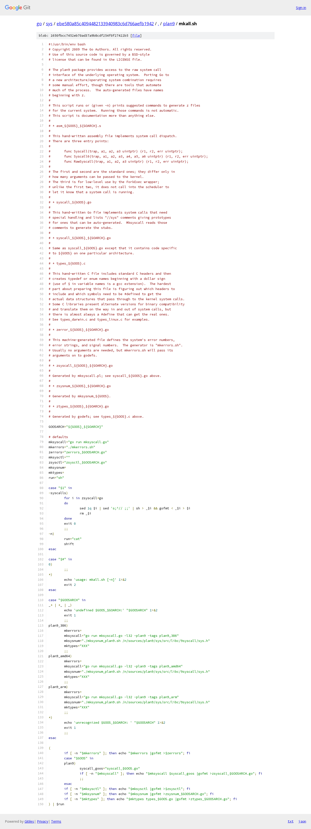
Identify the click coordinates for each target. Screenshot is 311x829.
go (39, 23)
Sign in (301, 7)
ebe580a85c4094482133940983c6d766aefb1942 (105, 23)
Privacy (42, 821)
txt (291, 821)
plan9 (169, 23)
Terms (56, 821)
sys (49, 23)
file (136, 35)
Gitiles (29, 821)
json (302, 821)
